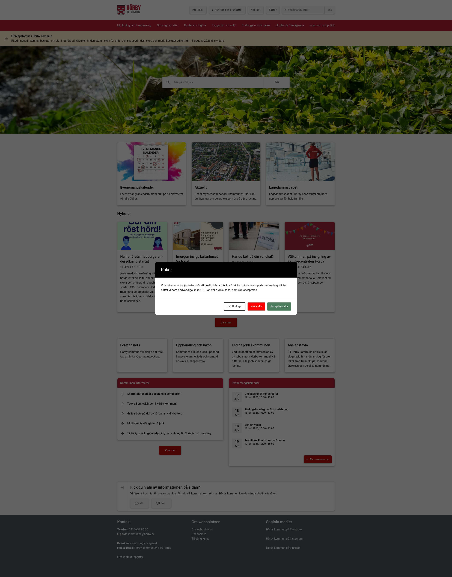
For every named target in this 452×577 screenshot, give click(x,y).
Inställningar (234, 306)
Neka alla (256, 306)
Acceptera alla (279, 306)
